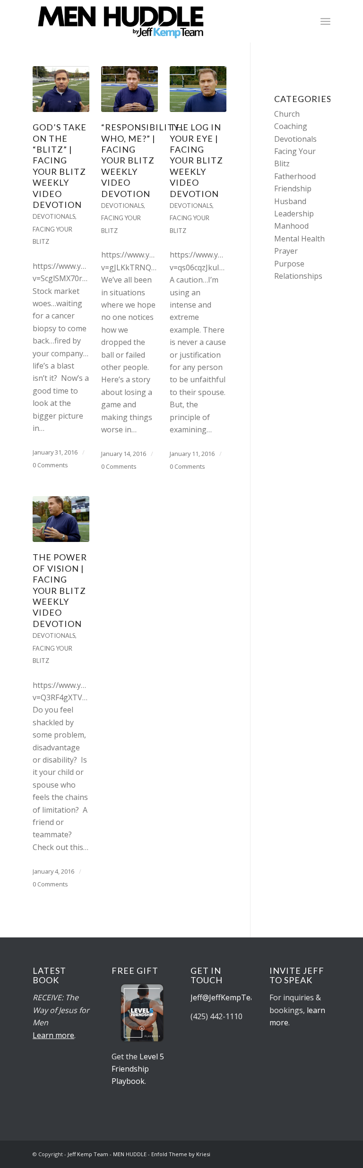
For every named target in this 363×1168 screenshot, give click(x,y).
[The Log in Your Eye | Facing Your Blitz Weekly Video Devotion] (198, 89)
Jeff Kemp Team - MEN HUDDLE (107, 1154)
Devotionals (54, 216)
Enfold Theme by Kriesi (180, 1154)
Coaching (290, 126)
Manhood (291, 226)
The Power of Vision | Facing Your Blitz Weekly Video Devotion (60, 590)
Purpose (289, 263)
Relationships (298, 276)
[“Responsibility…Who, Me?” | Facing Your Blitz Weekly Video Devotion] (129, 89)
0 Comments (50, 465)
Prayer (286, 251)
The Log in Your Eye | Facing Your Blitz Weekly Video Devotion (196, 160)
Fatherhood (295, 176)
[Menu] (325, 21)
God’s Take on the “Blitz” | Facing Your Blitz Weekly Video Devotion (59, 166)
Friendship (292, 188)
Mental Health (299, 238)
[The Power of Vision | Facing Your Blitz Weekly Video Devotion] (61, 519)
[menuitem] (325, 21)
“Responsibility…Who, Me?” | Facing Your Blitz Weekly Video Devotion (143, 160)
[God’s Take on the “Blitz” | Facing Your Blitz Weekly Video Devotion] (61, 89)
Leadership (294, 213)
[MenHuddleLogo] (121, 21)
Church (287, 114)
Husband (290, 201)
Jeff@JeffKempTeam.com (234, 997)
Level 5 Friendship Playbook (138, 1069)
